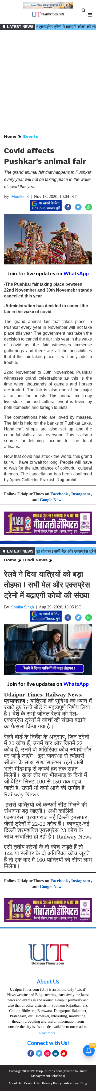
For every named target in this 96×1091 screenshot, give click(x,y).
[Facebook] (30, 1053)
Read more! (48, 1033)
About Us (48, 981)
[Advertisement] (48, 82)
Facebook (59, 494)
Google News (51, 499)
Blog (84, 1083)
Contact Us (32, 1083)
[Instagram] (47, 1053)
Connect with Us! (48, 1043)
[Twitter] (39, 1053)
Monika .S (20, 196)
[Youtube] (64, 1053)
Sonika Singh (22, 607)
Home (10, 136)
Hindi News (35, 559)
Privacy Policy (52, 1083)
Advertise (71, 1083)
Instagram (80, 494)
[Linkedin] (55, 1053)
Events (30, 136)
